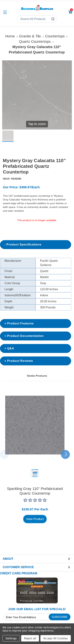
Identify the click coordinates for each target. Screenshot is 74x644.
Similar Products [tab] (37, 375)
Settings (11, 638)
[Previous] (7, 95)
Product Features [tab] (20, 323)
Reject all (30, 638)
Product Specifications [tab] (23, 244)
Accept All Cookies (55, 638)
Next (65, 454)
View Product (35, 519)
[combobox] (37, 19)
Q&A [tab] (10, 348)
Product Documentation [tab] (25, 335)
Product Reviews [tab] (20, 360)
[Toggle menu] (5, 12)
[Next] (67, 95)
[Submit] (53, 19)
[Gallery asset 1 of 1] (8, 136)
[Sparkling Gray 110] (34, 425)
